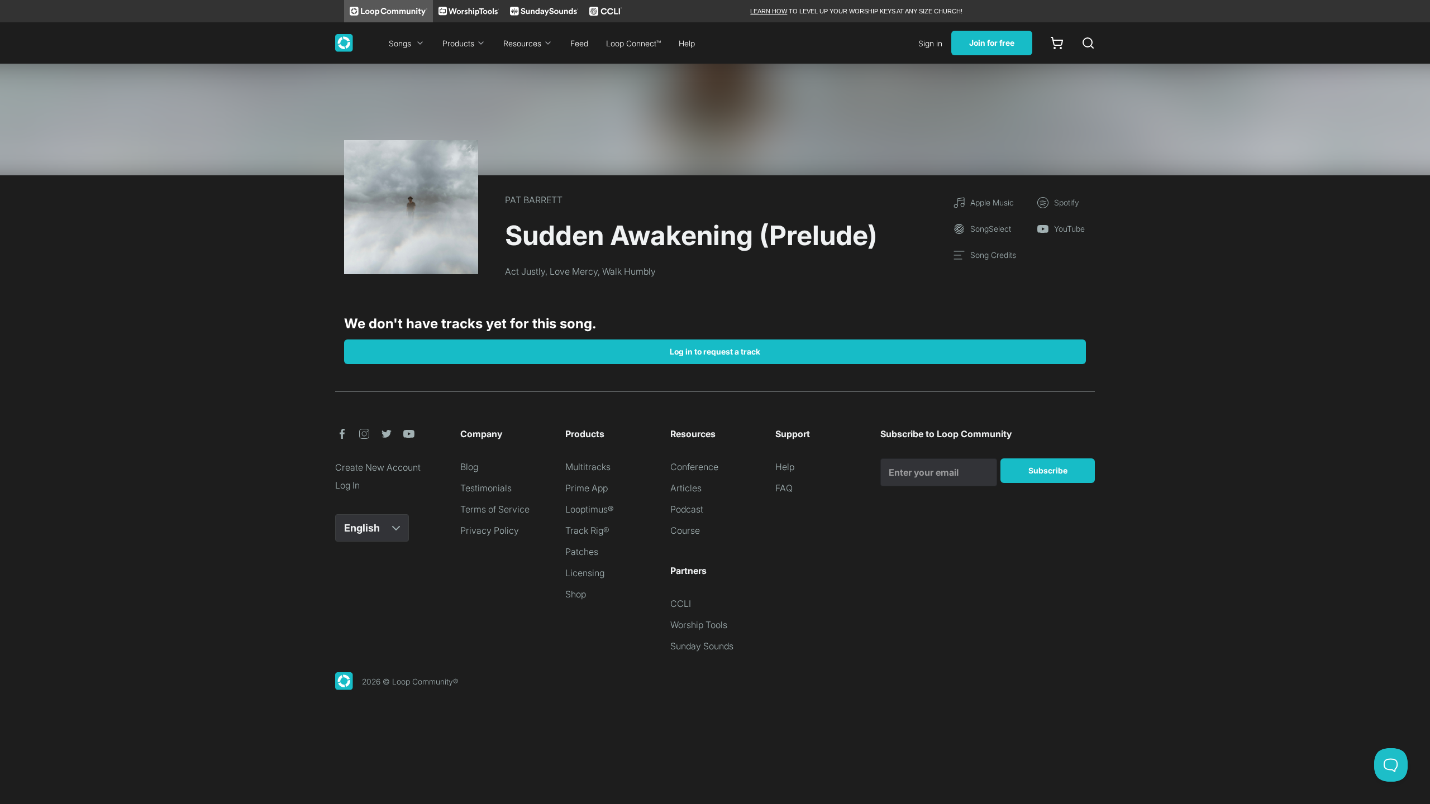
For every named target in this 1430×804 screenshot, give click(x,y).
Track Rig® (587, 530)
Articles (686, 488)
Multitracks (588, 466)
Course (685, 530)
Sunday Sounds (701, 646)
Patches (581, 551)
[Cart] (1057, 43)
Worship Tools (698, 624)
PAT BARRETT (534, 199)
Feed (579, 43)
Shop (575, 594)
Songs (400, 43)
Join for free (991, 42)
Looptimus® (589, 509)
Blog (469, 466)
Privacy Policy (489, 530)
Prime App (586, 488)
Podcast (686, 509)
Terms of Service (495, 509)
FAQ (784, 488)
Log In (347, 485)
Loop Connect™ (633, 43)
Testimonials (486, 488)
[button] (342, 434)
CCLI (680, 603)
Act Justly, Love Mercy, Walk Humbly (580, 271)
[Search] (1088, 43)
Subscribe (1047, 470)
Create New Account (378, 467)
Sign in (930, 43)
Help (687, 43)
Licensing (584, 572)
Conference (694, 466)
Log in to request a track (715, 351)
